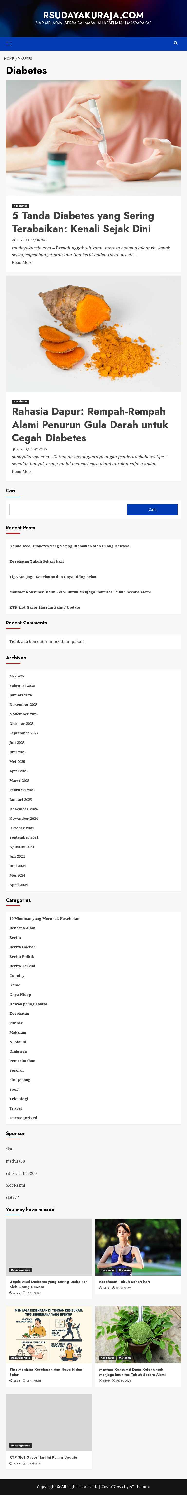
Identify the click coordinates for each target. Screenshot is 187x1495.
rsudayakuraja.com (93, 15)
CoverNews (112, 1486)
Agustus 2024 (21, 846)
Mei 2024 (17, 875)
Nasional (17, 1041)
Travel (15, 1108)
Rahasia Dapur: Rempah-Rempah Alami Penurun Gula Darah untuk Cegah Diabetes (90, 424)
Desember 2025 (23, 704)
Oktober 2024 (21, 827)
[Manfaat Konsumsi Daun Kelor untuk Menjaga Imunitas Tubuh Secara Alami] (138, 1334)
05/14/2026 (34, 1381)
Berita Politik (21, 956)
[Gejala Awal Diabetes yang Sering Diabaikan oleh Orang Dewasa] (49, 1247)
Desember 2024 (23, 808)
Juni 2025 (17, 751)
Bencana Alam (22, 927)
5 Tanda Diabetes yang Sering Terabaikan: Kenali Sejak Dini (83, 222)
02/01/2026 (34, 1463)
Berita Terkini (22, 965)
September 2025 (23, 732)
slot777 (12, 1197)
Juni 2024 (17, 865)
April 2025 (18, 770)
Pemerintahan (22, 1060)
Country (17, 975)
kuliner (16, 1022)
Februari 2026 (22, 685)
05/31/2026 (34, 1293)
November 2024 (23, 818)
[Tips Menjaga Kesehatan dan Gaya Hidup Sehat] (49, 1334)
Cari (10, 490)
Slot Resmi (15, 1185)
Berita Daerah (22, 946)
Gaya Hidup (20, 994)
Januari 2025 (20, 799)
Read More (22, 262)
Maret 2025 (19, 780)
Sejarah (16, 1070)
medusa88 (15, 1161)
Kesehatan (20, 206)
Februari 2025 (22, 789)
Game (14, 984)
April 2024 (18, 884)
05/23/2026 (123, 1288)
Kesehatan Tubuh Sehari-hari (36, 561)
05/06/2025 (39, 449)
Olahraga (18, 1051)
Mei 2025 (17, 761)
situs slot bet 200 (21, 1173)
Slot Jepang (19, 1079)
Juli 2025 (17, 742)
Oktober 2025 (21, 723)
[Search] (176, 43)
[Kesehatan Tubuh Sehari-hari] (138, 1247)
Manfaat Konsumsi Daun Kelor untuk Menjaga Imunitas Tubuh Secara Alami (80, 591)
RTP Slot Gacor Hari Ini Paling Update (44, 607)
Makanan (17, 1032)
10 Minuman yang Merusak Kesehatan (44, 918)
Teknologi (18, 1098)
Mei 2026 (17, 676)
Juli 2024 (17, 856)
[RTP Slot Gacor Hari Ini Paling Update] (49, 1422)
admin (20, 240)
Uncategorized (23, 1117)
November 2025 (23, 714)
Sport (14, 1089)
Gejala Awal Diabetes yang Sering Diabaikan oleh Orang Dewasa (69, 545)
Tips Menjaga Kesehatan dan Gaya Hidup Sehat (53, 576)
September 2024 (23, 837)
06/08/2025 (39, 240)
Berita (15, 937)
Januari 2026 (20, 695)
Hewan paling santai (28, 1003)
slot (9, 1149)
